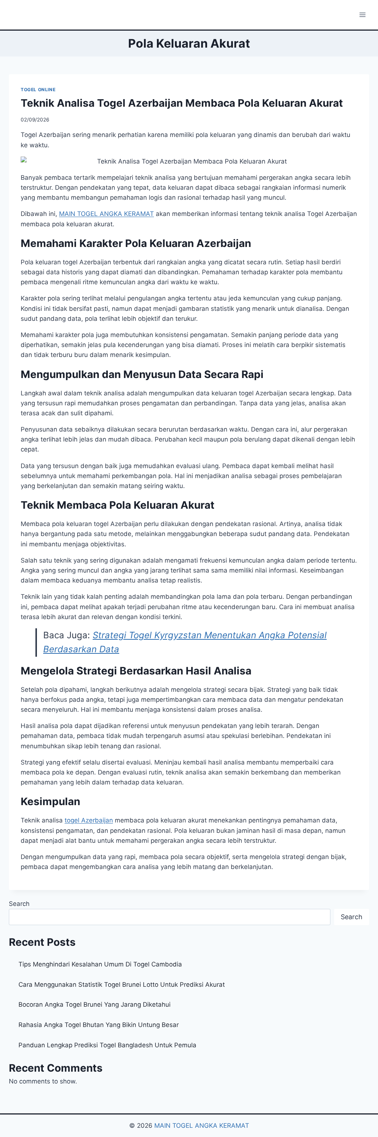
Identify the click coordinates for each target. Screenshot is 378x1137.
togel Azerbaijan (89, 820)
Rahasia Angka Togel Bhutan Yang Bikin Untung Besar (98, 1024)
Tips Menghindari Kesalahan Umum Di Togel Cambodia (100, 964)
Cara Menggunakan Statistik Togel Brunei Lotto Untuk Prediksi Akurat (121, 984)
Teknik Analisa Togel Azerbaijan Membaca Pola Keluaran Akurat (182, 103)
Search (19, 903)
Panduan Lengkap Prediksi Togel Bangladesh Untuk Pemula (107, 1045)
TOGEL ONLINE (38, 89)
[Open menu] (362, 14)
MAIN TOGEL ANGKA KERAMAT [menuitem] (106, 213)
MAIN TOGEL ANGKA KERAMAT (201, 1125)
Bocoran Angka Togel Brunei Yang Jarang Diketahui (94, 1004)
